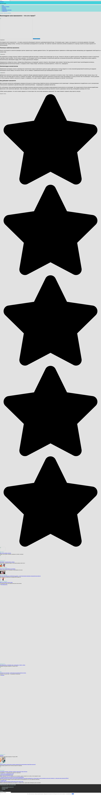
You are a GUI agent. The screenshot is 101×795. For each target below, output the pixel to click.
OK (72, 793)
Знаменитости (4, 11)
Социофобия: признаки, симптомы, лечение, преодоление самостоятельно (13, 771)
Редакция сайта (5, 788)
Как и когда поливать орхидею (5, 553)
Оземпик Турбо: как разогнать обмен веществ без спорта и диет (11, 781)
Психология (4, 8)
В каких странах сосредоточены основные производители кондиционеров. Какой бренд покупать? (18, 764)
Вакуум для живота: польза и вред (6, 582)
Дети (3, 5)
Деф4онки (2, 1)
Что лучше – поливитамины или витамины (7, 568)
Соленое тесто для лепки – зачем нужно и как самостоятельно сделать (13, 672)
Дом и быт (4, 7)
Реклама (3, 789)
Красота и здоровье (5, 6)
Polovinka (1, 755)
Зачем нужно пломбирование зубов (6, 774)
